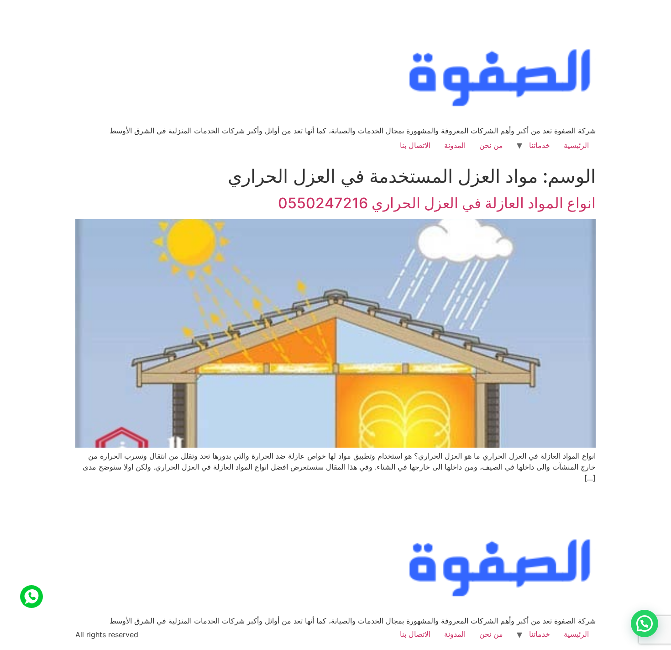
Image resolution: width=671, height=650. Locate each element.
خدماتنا (539, 145)
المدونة (455, 145)
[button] (644, 623)
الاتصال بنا (415, 145)
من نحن (491, 145)
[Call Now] (31, 596)
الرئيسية (576, 145)
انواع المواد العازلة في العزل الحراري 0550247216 (437, 203)
